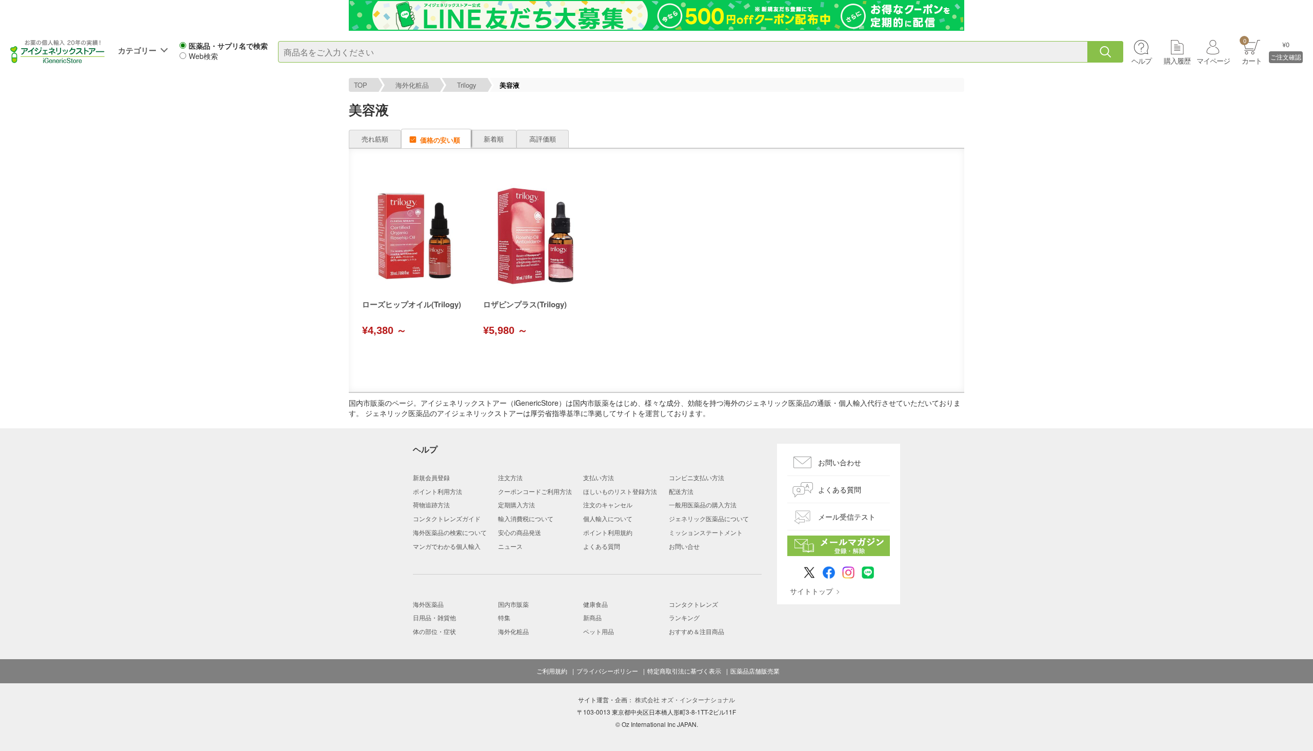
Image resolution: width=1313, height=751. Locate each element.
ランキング (684, 617)
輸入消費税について (525, 518)
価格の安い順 (440, 140)
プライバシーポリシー (607, 671)
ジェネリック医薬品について (709, 518)
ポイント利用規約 (607, 532)
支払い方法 (598, 477)
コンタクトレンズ (693, 604)
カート (1252, 51)
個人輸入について (607, 518)
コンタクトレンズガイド (447, 518)
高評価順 (542, 139)
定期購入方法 (516, 504)
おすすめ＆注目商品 (696, 631)
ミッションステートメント (706, 532)
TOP (360, 85)
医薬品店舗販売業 (755, 671)
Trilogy (466, 85)
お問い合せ (684, 546)
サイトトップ (811, 591)
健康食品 (595, 604)
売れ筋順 (375, 139)
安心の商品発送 (519, 532)
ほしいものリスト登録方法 (620, 491)
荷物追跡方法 (431, 504)
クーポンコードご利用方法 (535, 491)
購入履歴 (1177, 60)
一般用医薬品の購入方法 (703, 504)
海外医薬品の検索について (450, 532)
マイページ (1213, 60)
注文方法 (510, 477)
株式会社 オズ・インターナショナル (685, 699)
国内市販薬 (513, 604)
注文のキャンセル (607, 504)
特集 (504, 617)
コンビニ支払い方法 (696, 477)
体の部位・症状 (434, 631)
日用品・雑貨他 (434, 617)
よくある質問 (601, 546)
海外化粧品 (412, 85)
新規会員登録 (431, 477)
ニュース (510, 546)
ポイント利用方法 (437, 491)
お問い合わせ (839, 462)
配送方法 (681, 491)
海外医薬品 (428, 604)
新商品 (592, 617)
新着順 (494, 139)
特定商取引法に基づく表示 (684, 671)
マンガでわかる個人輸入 (447, 546)
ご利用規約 (551, 671)
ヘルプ (1141, 60)
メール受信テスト (847, 516)
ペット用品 (598, 631)
